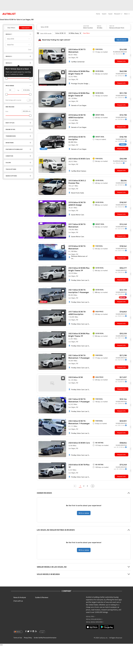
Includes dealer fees (121, 73)
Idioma (18, 632)
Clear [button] (29, 49)
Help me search (121, 40)
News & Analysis (19, 597)
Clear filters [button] (11, 28)
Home (98, 14)
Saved (110, 14)
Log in (42, 632)
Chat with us (18, 601)
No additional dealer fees (120, 51)
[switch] (28, 100)
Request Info (121, 61)
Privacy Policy (28, 638)
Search (104, 14)
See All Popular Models (94, 619)
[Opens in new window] (92, 627)
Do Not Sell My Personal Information (45, 638)
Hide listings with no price (13, 100)
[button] (18, 39)
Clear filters (86, 33)
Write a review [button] (84, 513)
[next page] (92, 486)
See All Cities (90, 616)
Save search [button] (25, 28)
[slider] (6, 78)
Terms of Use (17, 638)
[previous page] (75, 486)
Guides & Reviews (41, 597)
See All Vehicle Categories (95, 622)
